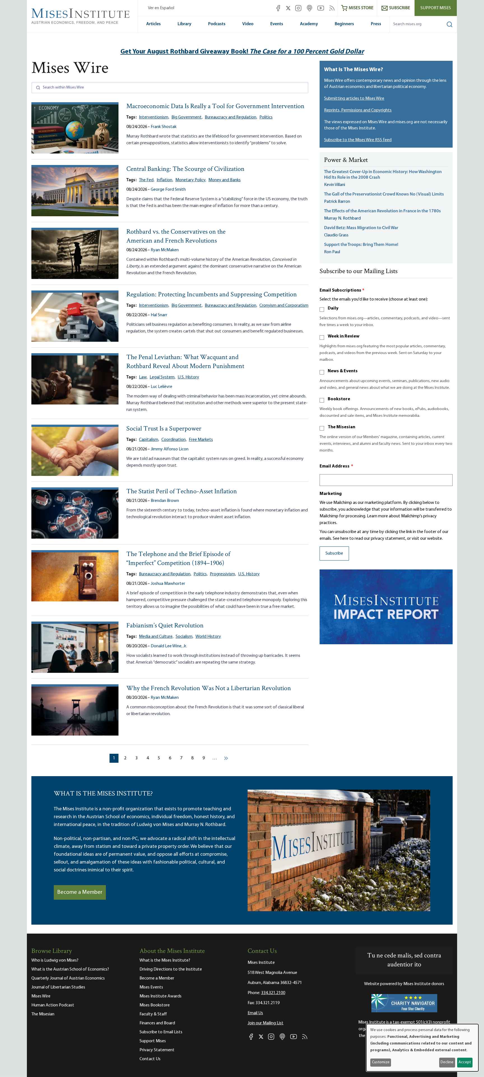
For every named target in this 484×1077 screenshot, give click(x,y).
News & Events (343, 371)
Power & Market (346, 160)
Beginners (344, 24)
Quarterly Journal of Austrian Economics (68, 978)
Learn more (377, 516)
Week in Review (343, 336)
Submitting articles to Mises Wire (354, 98)
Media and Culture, (156, 636)
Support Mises (435, 8)
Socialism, (184, 636)
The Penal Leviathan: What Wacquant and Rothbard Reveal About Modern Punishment (185, 362)
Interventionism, (154, 117)
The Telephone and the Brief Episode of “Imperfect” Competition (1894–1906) (178, 559)
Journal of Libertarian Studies (58, 987)
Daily (333, 308)
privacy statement (388, 538)
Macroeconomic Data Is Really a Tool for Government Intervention (215, 106)
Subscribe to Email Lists (160, 1032)
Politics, (201, 574)
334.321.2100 (273, 993)
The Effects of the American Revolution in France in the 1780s (382, 211)
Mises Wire (40, 996)
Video (247, 24)
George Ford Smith (168, 189)
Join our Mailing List (265, 1023)
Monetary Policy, (190, 180)
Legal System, (162, 377)
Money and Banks (224, 180)
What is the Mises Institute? (164, 960)
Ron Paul (332, 252)
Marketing (331, 494)
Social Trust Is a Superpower (163, 429)
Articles (153, 24)
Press (376, 24)
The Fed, (146, 180)
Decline (447, 1062)
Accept (465, 1062)
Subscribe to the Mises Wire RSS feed (358, 140)
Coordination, (174, 440)
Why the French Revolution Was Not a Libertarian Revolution (208, 689)
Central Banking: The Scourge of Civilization (185, 169)
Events (276, 24)
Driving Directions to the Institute (170, 969)
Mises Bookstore (154, 1005)
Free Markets (201, 440)
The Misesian (341, 427)
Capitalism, (149, 440)
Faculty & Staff (153, 1014)
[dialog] (422, 1047)
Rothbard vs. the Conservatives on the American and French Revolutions (175, 236)
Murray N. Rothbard (342, 218)
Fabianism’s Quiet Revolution (165, 626)
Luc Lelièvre (161, 387)
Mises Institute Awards (160, 996)
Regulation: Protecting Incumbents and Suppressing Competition (211, 295)
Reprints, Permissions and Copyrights (358, 110)
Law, (143, 377)
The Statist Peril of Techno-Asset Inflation (181, 492)
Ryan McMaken (165, 250)
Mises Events (151, 987)
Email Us (255, 1013)
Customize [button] (381, 1062)
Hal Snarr (159, 315)
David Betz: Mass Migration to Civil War (361, 228)
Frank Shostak (163, 127)
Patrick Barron (337, 201)
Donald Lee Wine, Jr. (169, 646)
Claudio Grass (336, 235)
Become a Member (80, 892)
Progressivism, (223, 574)
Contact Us (149, 1059)
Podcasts (216, 24)
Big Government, (187, 117)
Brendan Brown (165, 501)
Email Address (336, 466)
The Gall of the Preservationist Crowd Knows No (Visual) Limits (384, 194)
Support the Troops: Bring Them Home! (361, 245)
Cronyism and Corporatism (283, 305)
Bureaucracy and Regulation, (231, 117)
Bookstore (339, 399)
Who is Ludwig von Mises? (54, 960)
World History (208, 636)
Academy (309, 24)
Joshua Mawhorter (168, 583)
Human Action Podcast (52, 1005)
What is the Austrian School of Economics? (70, 969)
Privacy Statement (156, 1050)
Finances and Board (157, 1023)
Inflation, (165, 180)
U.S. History (188, 377)
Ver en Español (161, 8)
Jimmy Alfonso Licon (170, 449)
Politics (266, 117)
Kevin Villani (334, 185)
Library (184, 24)
